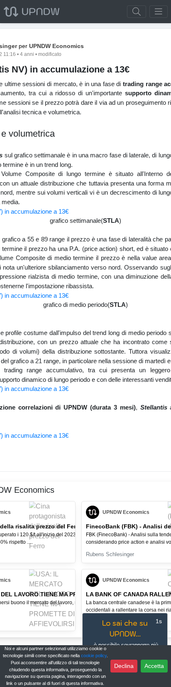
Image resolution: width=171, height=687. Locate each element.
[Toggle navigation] (158, 11)
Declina (124, 666)
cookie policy (94, 655)
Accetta (154, 666)
